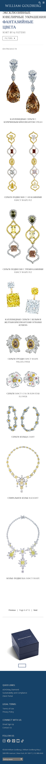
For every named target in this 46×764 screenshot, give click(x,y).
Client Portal (8, 696)
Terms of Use (8, 708)
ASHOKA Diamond (11, 689)
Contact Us (7, 727)
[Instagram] (4, 741)
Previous (12, 610)
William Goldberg (23, 6)
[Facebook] (9, 741)
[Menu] (43, 2)
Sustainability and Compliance (15, 693)
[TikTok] (22, 740)
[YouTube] (18, 741)
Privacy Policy (8, 712)
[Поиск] (39, 2)
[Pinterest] (14, 741)
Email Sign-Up (8, 724)
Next (35, 610)
